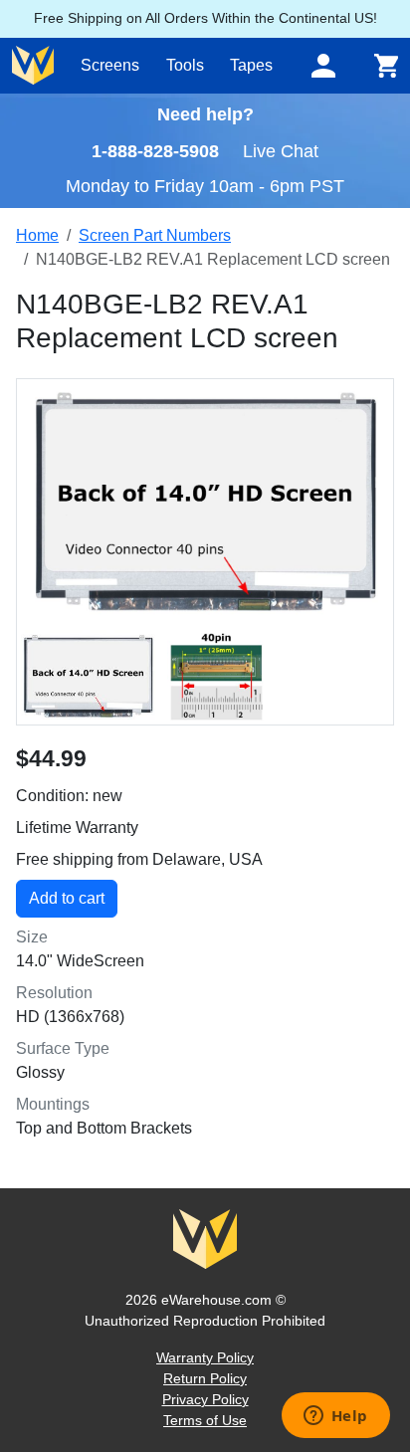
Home (37, 235)
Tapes (251, 65)
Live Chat (280, 151)
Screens (110, 65)
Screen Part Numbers (155, 235)
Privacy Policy (205, 1399)
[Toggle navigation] (323, 66)
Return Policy (205, 1378)
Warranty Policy (205, 1357)
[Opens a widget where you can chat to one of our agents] (335, 1417)
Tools (185, 65)
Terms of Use (205, 1420)
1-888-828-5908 (155, 151)
